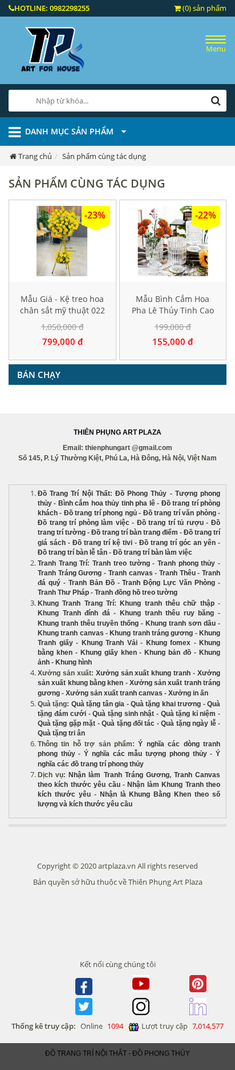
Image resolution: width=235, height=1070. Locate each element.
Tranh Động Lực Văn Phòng (168, 583)
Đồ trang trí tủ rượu (170, 523)
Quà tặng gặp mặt (66, 723)
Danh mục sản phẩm (70, 131)
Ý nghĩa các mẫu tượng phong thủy (145, 754)
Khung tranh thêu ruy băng (167, 613)
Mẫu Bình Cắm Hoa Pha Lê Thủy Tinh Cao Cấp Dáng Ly (173, 310)
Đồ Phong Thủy (141, 494)
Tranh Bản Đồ (91, 583)
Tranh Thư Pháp (63, 592)
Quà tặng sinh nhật (123, 714)
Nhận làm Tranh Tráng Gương (118, 775)
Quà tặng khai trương (166, 704)
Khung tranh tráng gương (151, 633)
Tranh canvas (130, 573)
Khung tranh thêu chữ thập (167, 603)
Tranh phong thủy (186, 563)
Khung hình (73, 662)
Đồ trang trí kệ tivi (102, 543)
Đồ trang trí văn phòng (179, 513)
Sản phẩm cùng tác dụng (104, 156)
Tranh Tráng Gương (70, 573)
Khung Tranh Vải (109, 643)
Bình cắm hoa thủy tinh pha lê (106, 503)
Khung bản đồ (167, 653)
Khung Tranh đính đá (74, 613)
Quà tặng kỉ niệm (188, 714)
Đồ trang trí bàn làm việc (152, 552)
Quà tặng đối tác (128, 723)
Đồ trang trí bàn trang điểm (134, 532)
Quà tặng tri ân (61, 733)
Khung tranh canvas (71, 633)
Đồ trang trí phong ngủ (100, 513)
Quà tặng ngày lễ (188, 723)
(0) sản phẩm (203, 8)
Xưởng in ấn (189, 693)
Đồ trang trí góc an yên (177, 543)
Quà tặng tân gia (97, 704)
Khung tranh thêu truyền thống (88, 623)
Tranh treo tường (120, 563)
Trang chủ (35, 156)
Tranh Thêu (177, 573)
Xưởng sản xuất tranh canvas (114, 693)
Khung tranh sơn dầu (180, 623)
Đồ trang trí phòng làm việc (83, 523)
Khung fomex (168, 643)
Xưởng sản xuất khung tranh (143, 673)
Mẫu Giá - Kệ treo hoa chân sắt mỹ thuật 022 (62, 304)
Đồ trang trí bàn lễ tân (72, 552)
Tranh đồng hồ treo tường (136, 592)
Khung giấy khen (108, 653)
